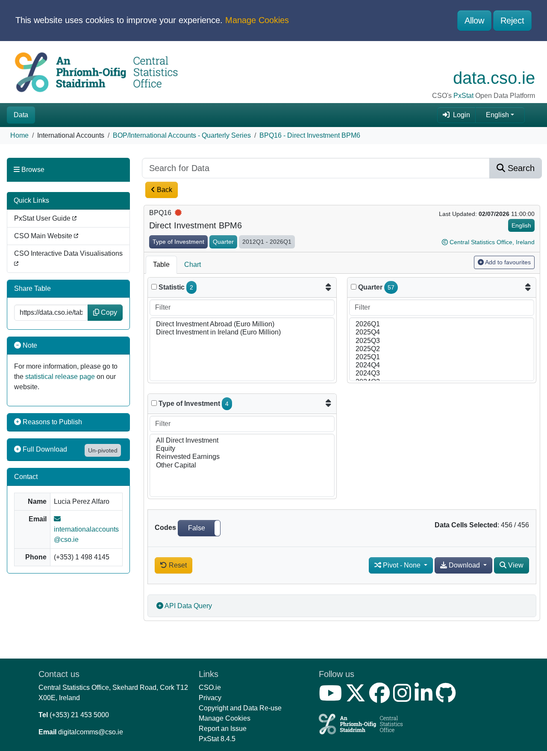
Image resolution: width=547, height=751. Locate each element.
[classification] (154, 403)
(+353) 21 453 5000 (79, 714)
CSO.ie (210, 687)
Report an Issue (223, 728)
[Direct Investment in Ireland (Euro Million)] (242, 332)
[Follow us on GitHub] (447, 698)
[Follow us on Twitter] (357, 698)
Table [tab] (161, 264)
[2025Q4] (442, 332)
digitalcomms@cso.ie (90, 732)
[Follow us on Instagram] (404, 698)
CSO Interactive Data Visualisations (68, 253)
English (497, 114)
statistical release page (60, 376)
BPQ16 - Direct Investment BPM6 (309, 135)
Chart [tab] (192, 264)
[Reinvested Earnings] (242, 457)
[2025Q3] (442, 341)
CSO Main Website (44, 235)
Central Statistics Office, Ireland (492, 242)
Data (21, 114)
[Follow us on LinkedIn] (425, 698)
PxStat (463, 95)
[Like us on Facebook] (381, 698)
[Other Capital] (242, 465)
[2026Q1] (442, 324)
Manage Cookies (257, 20)
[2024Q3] (442, 374)
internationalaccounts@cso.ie (86, 534)
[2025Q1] (442, 357)
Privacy (210, 697)
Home (19, 135)
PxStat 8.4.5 (217, 738)
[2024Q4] (442, 365)
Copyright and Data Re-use (240, 708)
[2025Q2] (442, 349)
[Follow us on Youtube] (332, 698)
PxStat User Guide (43, 218)
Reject (512, 20)
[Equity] (242, 449)
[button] (199, 528)
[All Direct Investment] (242, 441)
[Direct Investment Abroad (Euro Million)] (242, 324)
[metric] (154, 287)
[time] (353, 287)
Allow (474, 20)
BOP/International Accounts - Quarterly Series (182, 135)
